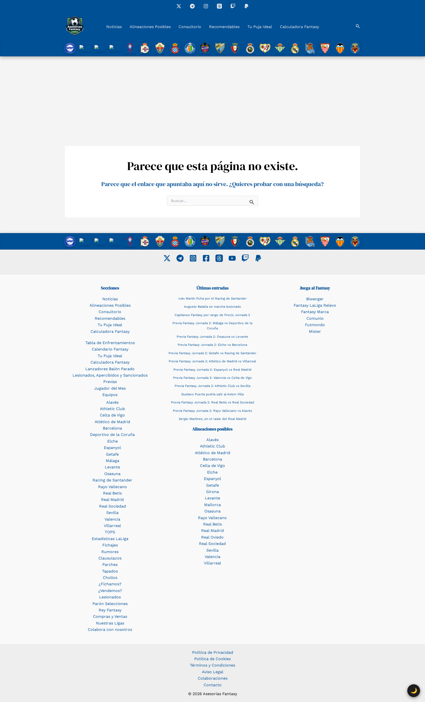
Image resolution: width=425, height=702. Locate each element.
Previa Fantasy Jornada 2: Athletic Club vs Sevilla (212, 386)
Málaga (112, 460)
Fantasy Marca (315, 311)
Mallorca (212, 504)
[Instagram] (206, 6)
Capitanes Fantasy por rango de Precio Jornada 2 (212, 315)
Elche (112, 441)
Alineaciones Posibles (150, 26)
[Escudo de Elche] (160, 48)
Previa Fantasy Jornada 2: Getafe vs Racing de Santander (212, 353)
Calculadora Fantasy (299, 26)
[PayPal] (258, 258)
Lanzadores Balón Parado (110, 369)
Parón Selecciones (110, 603)
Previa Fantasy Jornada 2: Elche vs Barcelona (212, 345)
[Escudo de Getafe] (190, 48)
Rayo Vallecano (112, 486)
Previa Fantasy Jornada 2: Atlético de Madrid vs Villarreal (212, 361)
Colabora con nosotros (110, 629)
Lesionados (110, 597)
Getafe (112, 454)
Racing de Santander (112, 480)
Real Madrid (112, 499)
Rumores (110, 551)
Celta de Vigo (112, 415)
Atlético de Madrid (112, 421)
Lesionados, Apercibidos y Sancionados (110, 375)
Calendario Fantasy (110, 349)
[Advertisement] (212, 93)
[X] (179, 6)
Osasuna (112, 473)
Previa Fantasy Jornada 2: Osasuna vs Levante (212, 336)
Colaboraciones (213, 678)
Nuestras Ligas (110, 623)
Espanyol (112, 447)
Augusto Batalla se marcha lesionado (212, 306)
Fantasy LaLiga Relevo (315, 305)
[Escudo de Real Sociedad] (310, 48)
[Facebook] (206, 258)
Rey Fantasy (110, 610)
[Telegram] (180, 258)
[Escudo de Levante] (205, 48)
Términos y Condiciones (212, 665)
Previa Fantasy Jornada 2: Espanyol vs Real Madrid (212, 369)
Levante (112, 467)
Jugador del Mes (110, 388)
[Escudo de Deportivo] (145, 48)
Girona (212, 491)
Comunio (315, 318)
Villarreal (112, 525)
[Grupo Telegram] (192, 6)
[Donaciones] (246, 6)
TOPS (110, 532)
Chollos (110, 577)
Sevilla (112, 512)
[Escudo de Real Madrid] (295, 48)
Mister (315, 331)
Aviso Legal (212, 672)
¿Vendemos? (110, 590)
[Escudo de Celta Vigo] (130, 48)
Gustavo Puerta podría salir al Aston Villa (212, 394)
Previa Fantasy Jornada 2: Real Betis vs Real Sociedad (212, 402)
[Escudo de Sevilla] (325, 48)
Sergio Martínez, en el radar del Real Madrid (212, 419)
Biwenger (315, 299)
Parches (110, 564)
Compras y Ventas (110, 616)
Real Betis (112, 493)
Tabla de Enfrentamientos (110, 342)
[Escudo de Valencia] (340, 48)
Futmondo (315, 324)
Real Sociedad (112, 506)
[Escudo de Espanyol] (175, 48)
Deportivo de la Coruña (112, 434)
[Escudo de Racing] (250, 48)
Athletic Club (112, 408)
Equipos (110, 394)
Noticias (114, 26)
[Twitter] (167, 258)
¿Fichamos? (110, 584)
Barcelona (112, 428)
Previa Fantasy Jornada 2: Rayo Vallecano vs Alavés (212, 411)
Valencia (112, 519)
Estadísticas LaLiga (110, 538)
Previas (110, 381)
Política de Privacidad (212, 652)
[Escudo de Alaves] (70, 48)
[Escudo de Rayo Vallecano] (265, 48)
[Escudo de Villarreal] (355, 48)
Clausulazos (109, 558)
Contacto (213, 685)
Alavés (112, 402)
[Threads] (219, 6)
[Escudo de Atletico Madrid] (100, 48)
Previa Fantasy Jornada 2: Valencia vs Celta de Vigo (212, 378)
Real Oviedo (212, 537)
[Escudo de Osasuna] (235, 48)
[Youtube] (232, 258)
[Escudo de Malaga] (220, 48)
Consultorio (190, 26)
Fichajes (110, 545)
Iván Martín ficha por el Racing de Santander (212, 298)
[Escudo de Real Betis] (280, 48)
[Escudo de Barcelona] (115, 48)
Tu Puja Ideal (259, 26)
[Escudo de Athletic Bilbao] (85, 48)
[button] (358, 26)
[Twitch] (233, 6)
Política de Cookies (212, 658)
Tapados (110, 571)
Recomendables (224, 26)
